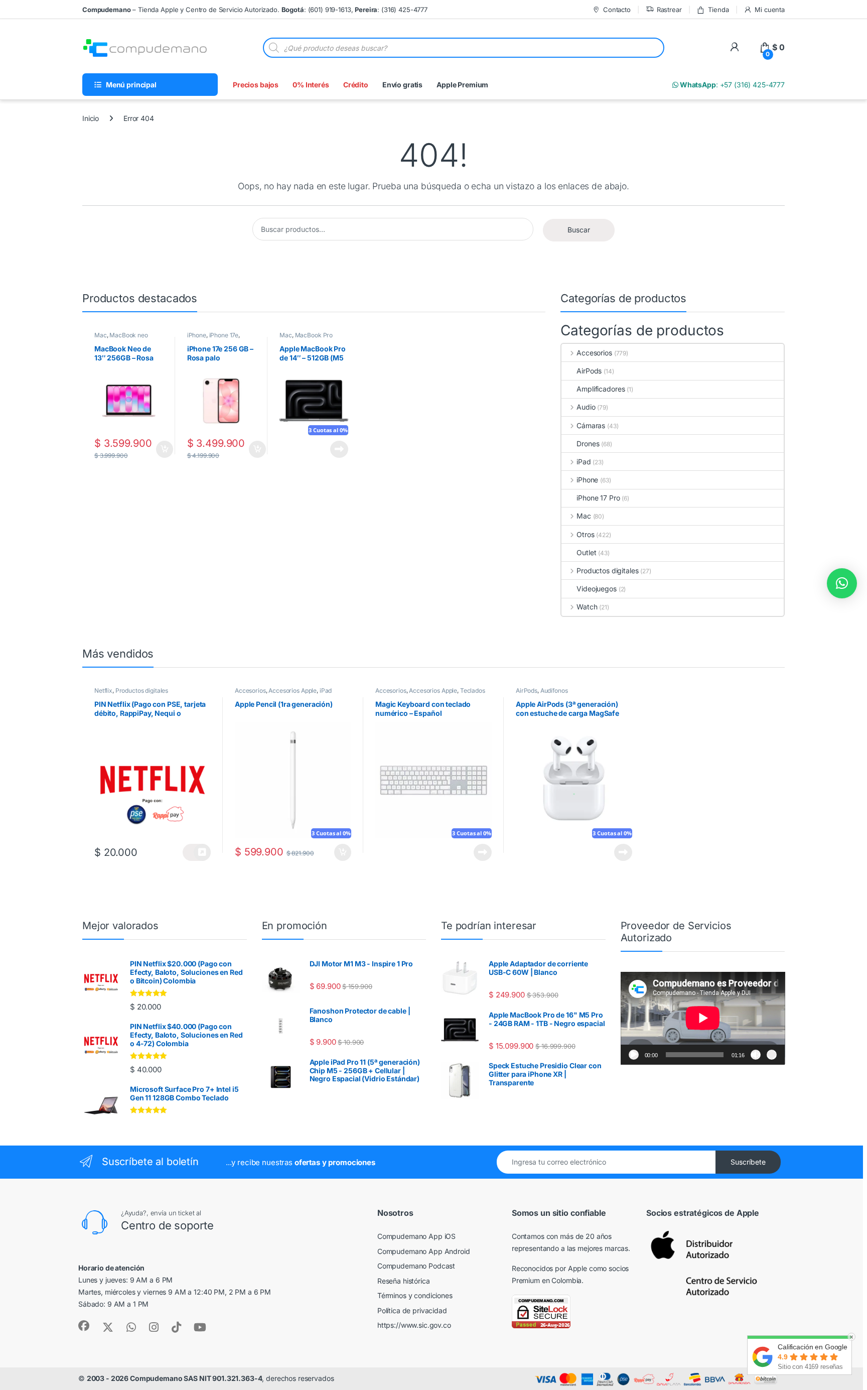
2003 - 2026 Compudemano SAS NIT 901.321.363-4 (174, 1378)
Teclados (472, 690)
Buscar (578, 229)
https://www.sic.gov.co (414, 1325)
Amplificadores (600, 389)
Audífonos (554, 690)
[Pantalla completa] (772, 1055)
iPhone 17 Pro (598, 497)
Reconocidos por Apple (549, 1268)
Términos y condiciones (415, 1295)
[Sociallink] (83, 1325)
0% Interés (311, 84)
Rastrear (669, 10)
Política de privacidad (412, 1310)
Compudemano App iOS (416, 1236)
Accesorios (594, 352)
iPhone (196, 335)
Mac (100, 335)
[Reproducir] (634, 1055)
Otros (585, 534)
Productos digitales (607, 570)
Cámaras (590, 425)
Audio (585, 407)
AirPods (589, 370)
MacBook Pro (314, 335)
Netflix (103, 690)
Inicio (90, 118)
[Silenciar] (756, 1055)
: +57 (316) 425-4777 (731, 84)
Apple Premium (462, 84)
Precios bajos (255, 84)
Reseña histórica (403, 1281)
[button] (842, 583)
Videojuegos (596, 588)
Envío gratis (402, 84)
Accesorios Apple (292, 690)
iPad (583, 461)
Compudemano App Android (423, 1251)
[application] (703, 1018)
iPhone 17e (224, 335)
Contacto (617, 10)
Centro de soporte (167, 1225)
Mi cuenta (770, 10)
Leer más (339, 449)
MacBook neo (128, 335)
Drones (587, 443)
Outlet (586, 552)
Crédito (355, 84)
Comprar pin (197, 852)
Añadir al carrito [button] (162, 449)
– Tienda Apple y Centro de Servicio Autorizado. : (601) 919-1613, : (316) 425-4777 (254, 10)
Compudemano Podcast (416, 1265)
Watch (586, 606)
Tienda (718, 10)
